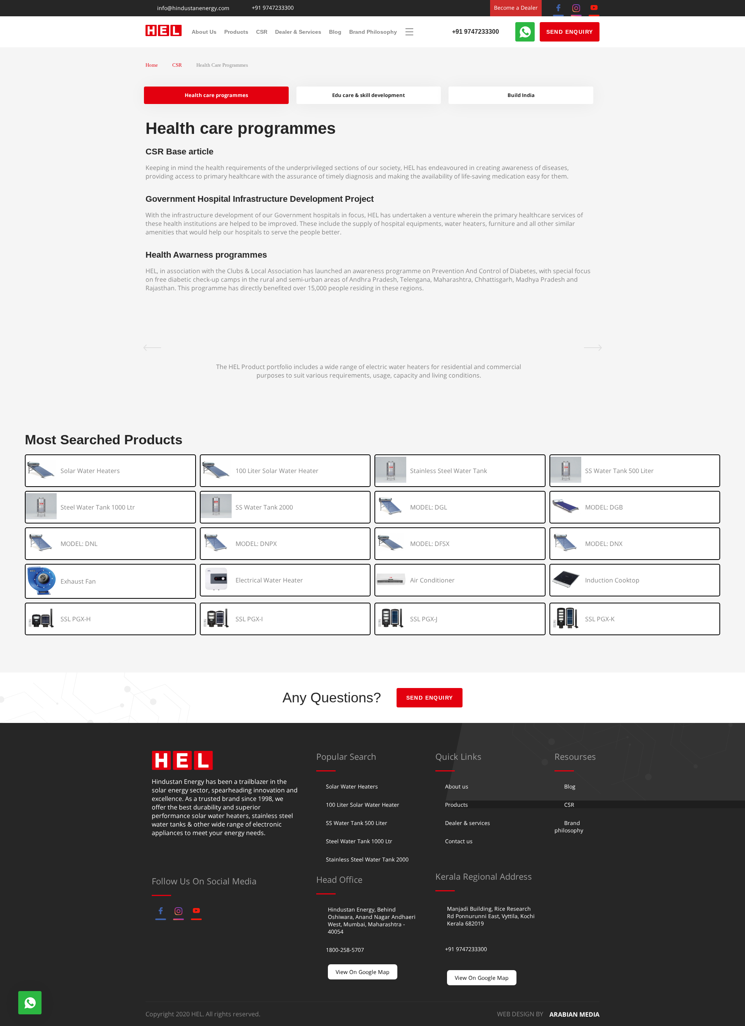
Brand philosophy (373, 32)
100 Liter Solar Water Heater (362, 804)
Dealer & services (298, 32)
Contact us (459, 841)
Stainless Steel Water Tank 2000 (367, 859)
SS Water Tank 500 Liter (356, 823)
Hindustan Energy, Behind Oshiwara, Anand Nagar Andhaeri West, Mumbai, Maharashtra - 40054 (372, 920)
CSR (261, 32)
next (598, 348)
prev (147, 348)
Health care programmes (216, 95)
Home (152, 65)
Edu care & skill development (368, 95)
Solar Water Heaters (352, 786)
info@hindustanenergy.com (193, 8)
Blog (335, 32)
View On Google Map (363, 972)
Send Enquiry (569, 32)
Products (236, 32)
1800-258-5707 (345, 949)
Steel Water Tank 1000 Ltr (359, 841)
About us (204, 32)
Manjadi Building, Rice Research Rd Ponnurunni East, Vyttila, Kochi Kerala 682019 (491, 916)
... (409, 31)
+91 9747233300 (273, 8)
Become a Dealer (516, 7)
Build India (521, 95)
